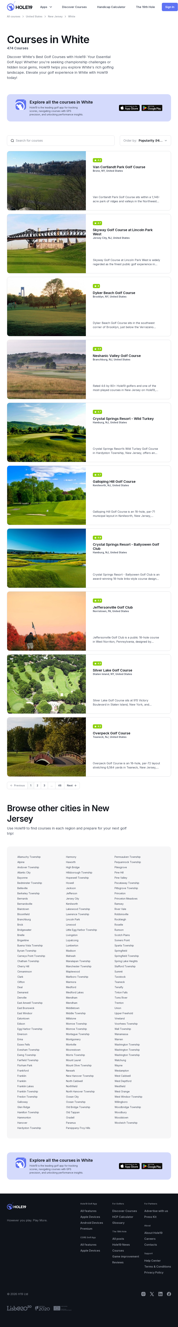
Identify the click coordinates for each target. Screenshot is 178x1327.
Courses (118, 1250)
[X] (152, 1294)
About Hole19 (153, 1233)
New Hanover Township (80, 1075)
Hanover (22, 1122)
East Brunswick (25, 1008)
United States (34, 16)
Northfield (71, 1086)
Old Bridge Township (78, 1107)
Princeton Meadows (126, 898)
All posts (118, 1238)
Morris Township (75, 1054)
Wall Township (123, 1028)
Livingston (72, 935)
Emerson (22, 1034)
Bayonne (22, 877)
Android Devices (91, 1222)
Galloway (22, 1101)
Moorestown (73, 1049)
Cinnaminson (24, 971)
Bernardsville (24, 903)
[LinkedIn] (160, 1294)
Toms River (121, 997)
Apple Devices (90, 1217)
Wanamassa (121, 1034)
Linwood (71, 924)
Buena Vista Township (30, 945)
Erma (20, 1039)
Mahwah (71, 955)
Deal (20, 987)
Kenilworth (72, 903)
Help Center (152, 1260)
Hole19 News (121, 1244)
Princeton (120, 893)
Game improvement (125, 1256)
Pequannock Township (128, 862)
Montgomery (73, 1039)
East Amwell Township (30, 1002)
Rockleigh (120, 919)
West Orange (122, 1091)
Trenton (119, 1002)
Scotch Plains (122, 935)
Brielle (21, 935)
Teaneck (120, 981)
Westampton (122, 1070)
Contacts (150, 1244)
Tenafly (119, 987)
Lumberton (72, 945)
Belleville (22, 888)
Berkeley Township (28, 893)
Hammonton (24, 1117)
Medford (71, 987)
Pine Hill (119, 872)
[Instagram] (143, 1294)
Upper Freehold (124, 1013)
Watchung (120, 1060)
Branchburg (24, 919)
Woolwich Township (126, 1122)
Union (118, 1008)
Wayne (119, 1065)
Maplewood (73, 971)
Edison (21, 1023)
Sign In (169, 7)
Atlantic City (24, 872)
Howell (70, 882)
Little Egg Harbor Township (81, 929)
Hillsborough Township (79, 872)
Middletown (72, 1008)
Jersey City (72, 898)
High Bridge (73, 867)
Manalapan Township (78, 961)
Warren (119, 1039)
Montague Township (78, 1034)
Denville (22, 997)
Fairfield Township (27, 1060)
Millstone (71, 1018)
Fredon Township (27, 1096)
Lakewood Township (78, 908)
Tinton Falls (121, 992)
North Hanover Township (80, 1091)
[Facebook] (169, 1294)
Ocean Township (76, 1101)
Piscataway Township (127, 882)
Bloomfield (23, 914)
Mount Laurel (73, 1060)
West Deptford (123, 1081)
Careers (150, 1238)
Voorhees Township (126, 1023)
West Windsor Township (128, 1096)
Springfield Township (127, 955)
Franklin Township (27, 1091)
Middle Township (76, 1013)
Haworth (71, 862)
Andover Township (28, 867)
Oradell (70, 1117)
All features (88, 1211)
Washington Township (127, 1044)
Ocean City (72, 1096)
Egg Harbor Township (29, 1028)
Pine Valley (121, 877)
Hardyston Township (29, 1127)
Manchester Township (78, 966)
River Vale (120, 908)
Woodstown (121, 1117)
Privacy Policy (153, 1272)
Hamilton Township (28, 1112)
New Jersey (55, 16)
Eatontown (23, 1018)
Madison (71, 950)
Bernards (22, 898)
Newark (70, 1070)
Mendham (71, 997)
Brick (20, 924)
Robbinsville (121, 914)
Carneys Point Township (31, 955)
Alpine (21, 862)
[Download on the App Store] (129, 108)
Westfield (120, 1086)
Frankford (23, 1070)
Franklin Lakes (25, 1086)
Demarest (22, 992)
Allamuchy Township (29, 856)
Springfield (121, 950)
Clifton (21, 981)
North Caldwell (74, 1081)
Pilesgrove (121, 867)
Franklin (21, 1075)
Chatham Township (28, 961)
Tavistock (120, 976)
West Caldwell (123, 1075)
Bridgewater (24, 929)
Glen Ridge (23, 1107)
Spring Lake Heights (126, 961)
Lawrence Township (77, 914)
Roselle (119, 924)
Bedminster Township (29, 882)
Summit (119, 971)
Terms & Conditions (157, 1266)
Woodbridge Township (128, 1107)
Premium (86, 1228)
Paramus (71, 1122)
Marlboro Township (77, 976)
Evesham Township (28, 1049)
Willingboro (121, 1101)
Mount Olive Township (79, 1065)
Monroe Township (76, 1023)
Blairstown (23, 908)
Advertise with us (156, 1211)
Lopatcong (72, 940)
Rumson (119, 929)
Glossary (118, 1222)
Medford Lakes (75, 992)
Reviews (118, 1262)
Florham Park (24, 1065)
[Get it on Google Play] (151, 108)
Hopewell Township (77, 877)
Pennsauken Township (128, 856)
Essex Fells (23, 1044)
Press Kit (150, 1217)
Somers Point (122, 940)
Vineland (120, 1018)
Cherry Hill (23, 966)
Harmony (71, 856)
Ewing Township (26, 1054)
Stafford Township (125, 966)
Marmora (71, 981)
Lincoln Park (73, 919)
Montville (71, 1044)
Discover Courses (124, 1211)
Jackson (71, 888)
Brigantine (23, 940)
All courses (13, 16)
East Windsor (24, 1013)
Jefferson (71, 893)
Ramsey (119, 903)
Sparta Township (124, 945)
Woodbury (121, 1112)
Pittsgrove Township (126, 888)
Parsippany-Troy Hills (78, 1127)
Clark (20, 976)
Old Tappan (73, 1112)
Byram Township (26, 950)
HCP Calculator (122, 1217)
